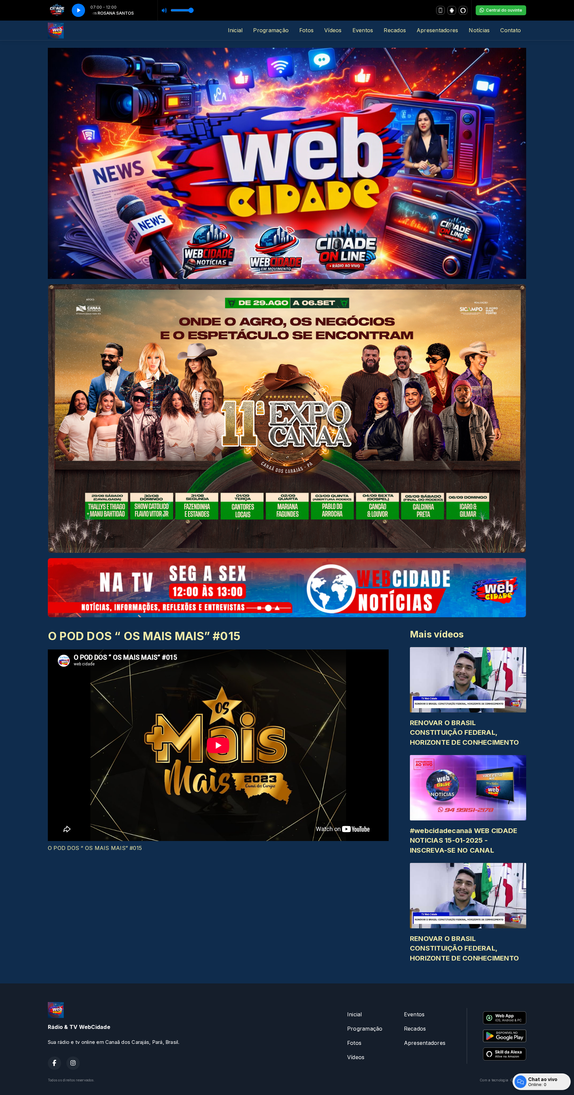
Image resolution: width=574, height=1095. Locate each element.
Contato (510, 30)
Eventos (362, 30)
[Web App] (440, 10)
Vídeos (332, 30)
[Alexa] (463, 10)
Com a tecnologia (494, 1080)
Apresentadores (437, 30)
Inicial (235, 30)
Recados (395, 30)
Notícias (479, 30)
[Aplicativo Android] (451, 10)
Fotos (306, 30)
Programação (271, 30)
